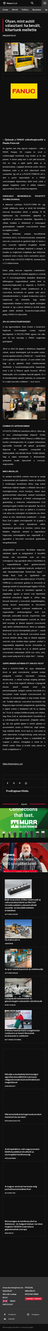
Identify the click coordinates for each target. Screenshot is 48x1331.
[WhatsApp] (26, 783)
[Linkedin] (5, 1319)
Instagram (35, 1314)
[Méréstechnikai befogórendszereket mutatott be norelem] (20, 1102)
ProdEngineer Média (17, 790)
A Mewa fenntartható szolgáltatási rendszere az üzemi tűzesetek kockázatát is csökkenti (22, 1033)
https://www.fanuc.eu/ (13, 764)
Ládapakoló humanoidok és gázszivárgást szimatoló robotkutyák (23, 999)
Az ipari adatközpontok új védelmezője (24, 969)
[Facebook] (7, 783)
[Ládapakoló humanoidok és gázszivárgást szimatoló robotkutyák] (18, 987)
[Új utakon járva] (18, 928)
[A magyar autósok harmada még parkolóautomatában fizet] (20, 1174)
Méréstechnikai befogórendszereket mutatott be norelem (23, 1115)
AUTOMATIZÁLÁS (11, 914)
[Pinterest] (19, 783)
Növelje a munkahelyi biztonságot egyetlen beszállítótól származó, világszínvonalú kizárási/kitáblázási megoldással (22, 1078)
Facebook (12, 1314)
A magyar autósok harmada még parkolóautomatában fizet (21, 1187)
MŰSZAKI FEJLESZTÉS (12, 1121)
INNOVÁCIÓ (9, 1233)
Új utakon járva (12, 939)
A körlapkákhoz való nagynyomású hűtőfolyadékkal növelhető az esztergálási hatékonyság (22, 1152)
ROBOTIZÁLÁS (10, 1005)
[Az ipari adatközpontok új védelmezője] (18, 958)
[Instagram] (28, 1314)
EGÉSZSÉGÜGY (10, 1086)
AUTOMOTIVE (10, 1193)
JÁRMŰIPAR (9, 943)
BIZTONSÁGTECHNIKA (13, 1039)
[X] (13, 783)
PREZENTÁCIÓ (9, 35)
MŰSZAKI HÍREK (10, 1158)
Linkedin (11, 1319)
